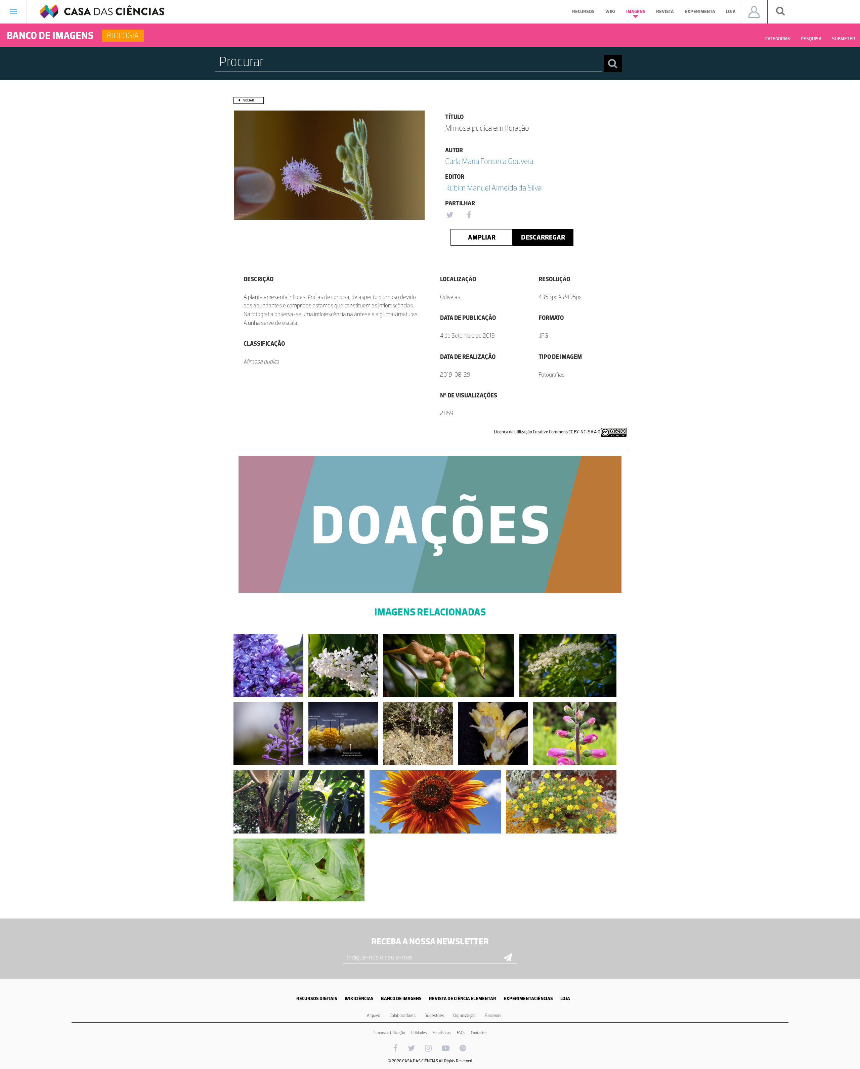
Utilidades (419, 1032)
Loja (731, 11)
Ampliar (482, 237)
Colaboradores (402, 1015)
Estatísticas (442, 1032)
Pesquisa (811, 39)
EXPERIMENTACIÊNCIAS (528, 998)
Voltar (248, 100)
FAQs (461, 1032)
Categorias (777, 39)
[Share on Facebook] (469, 215)
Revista (665, 11)
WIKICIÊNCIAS (359, 998)
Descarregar (543, 237)
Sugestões (434, 1015)
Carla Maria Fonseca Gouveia (489, 161)
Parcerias (493, 1015)
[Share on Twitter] (449, 215)
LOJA (565, 998)
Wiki (610, 11)
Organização (464, 1015)
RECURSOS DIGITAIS (316, 998)
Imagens (635, 11)
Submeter (843, 39)
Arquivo (373, 1015)
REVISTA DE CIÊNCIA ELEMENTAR (462, 998)
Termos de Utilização (389, 1032)
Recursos (583, 11)
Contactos (479, 1032)
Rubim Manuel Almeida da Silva (493, 188)
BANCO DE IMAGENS (401, 998)
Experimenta (700, 11)
